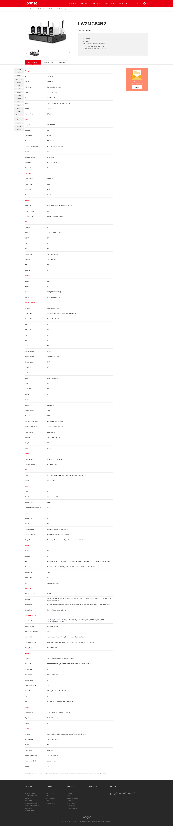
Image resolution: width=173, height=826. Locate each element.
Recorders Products (31, 803)
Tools (47, 800)
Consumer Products (31, 795)
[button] (146, 3)
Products (71, 3)
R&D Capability (71, 806)
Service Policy (50, 793)
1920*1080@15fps (52, 254)
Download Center (51, 798)
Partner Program (72, 808)
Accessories (28, 808)
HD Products (28, 800)
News (68, 795)
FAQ (47, 795)
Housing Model (29, 811)
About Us (108, 3)
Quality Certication (72, 798)
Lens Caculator (50, 803)
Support (95, 3)
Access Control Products (32, 806)
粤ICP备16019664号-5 (104, 821)
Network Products (30, 793)
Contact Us (123, 3)
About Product (71, 803)
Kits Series (28, 798)
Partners (84, 3)
